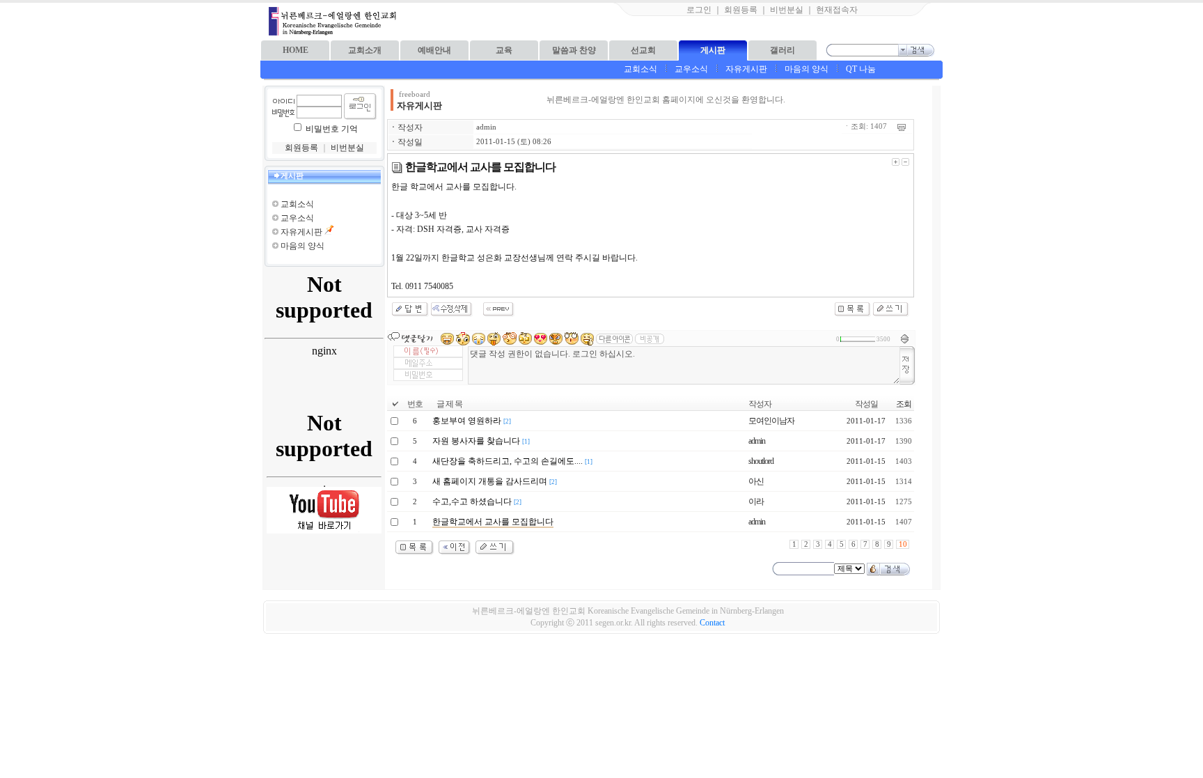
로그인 (698, 10)
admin (486, 127)
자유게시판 (746, 69)
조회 (903, 404)
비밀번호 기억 (332, 129)
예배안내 (434, 50)
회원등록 (740, 10)
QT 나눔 (861, 69)
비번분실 (786, 10)
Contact (712, 623)
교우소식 (691, 69)
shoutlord (760, 461)
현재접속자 (837, 10)
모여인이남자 (771, 421)
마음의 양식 (806, 69)
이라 (756, 501)
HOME (295, 50)
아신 (756, 481)
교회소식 (640, 69)
